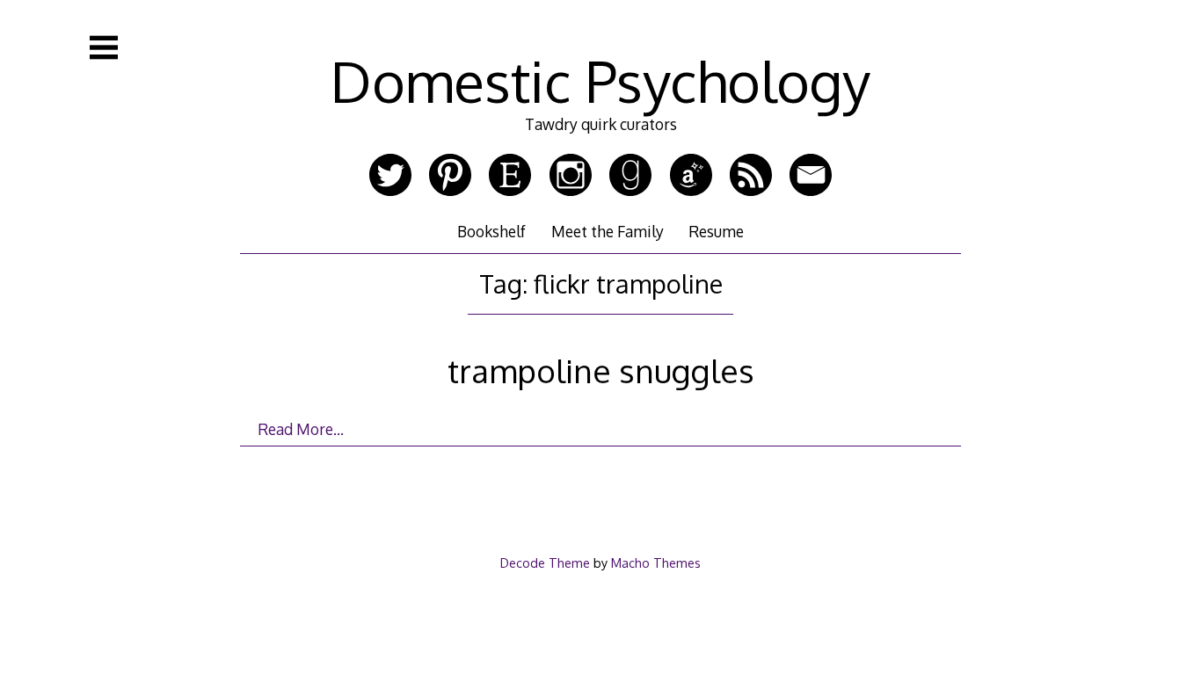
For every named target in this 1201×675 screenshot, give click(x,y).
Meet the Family (607, 231)
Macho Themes (656, 562)
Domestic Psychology (600, 80)
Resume (716, 231)
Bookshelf (491, 231)
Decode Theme (545, 562)
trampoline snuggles (601, 370)
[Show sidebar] (104, 47)
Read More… (301, 429)
